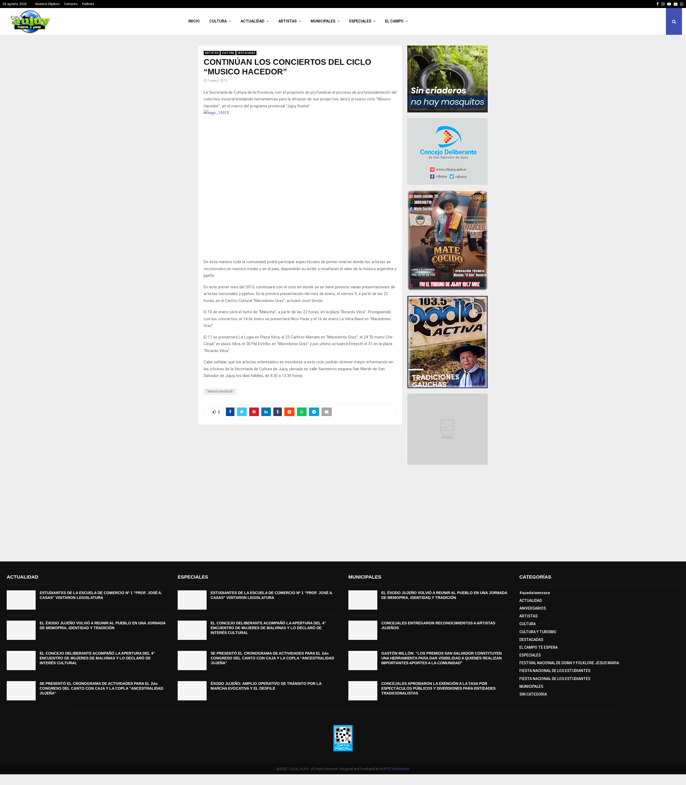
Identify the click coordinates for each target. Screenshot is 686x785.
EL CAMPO (394, 21)
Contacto (70, 4)
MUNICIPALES (323, 21)
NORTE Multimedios (395, 769)
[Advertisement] (343, 513)
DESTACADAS (246, 52)
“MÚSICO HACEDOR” (220, 391)
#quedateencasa (534, 593)
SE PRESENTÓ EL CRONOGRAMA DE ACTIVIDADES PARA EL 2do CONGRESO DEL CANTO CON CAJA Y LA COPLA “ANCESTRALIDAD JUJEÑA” (101, 688)
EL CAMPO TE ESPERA (538, 647)
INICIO (194, 21)
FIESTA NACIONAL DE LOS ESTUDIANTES (554, 671)
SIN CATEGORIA (533, 694)
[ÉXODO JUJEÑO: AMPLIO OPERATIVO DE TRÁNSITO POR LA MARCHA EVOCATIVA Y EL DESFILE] (192, 690)
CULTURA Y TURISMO (537, 632)
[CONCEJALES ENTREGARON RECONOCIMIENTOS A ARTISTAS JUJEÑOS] (362, 630)
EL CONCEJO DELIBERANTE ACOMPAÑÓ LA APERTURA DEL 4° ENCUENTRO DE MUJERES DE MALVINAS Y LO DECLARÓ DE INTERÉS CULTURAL (97, 658)
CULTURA (218, 21)
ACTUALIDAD (252, 21)
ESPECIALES (360, 21)
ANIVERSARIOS (532, 608)
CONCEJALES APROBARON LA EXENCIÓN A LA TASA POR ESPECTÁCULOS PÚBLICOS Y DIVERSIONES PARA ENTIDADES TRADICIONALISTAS (438, 688)
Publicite (88, 4)
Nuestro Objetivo (47, 4)
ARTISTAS (287, 21)
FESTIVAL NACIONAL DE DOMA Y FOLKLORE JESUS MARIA (569, 663)
